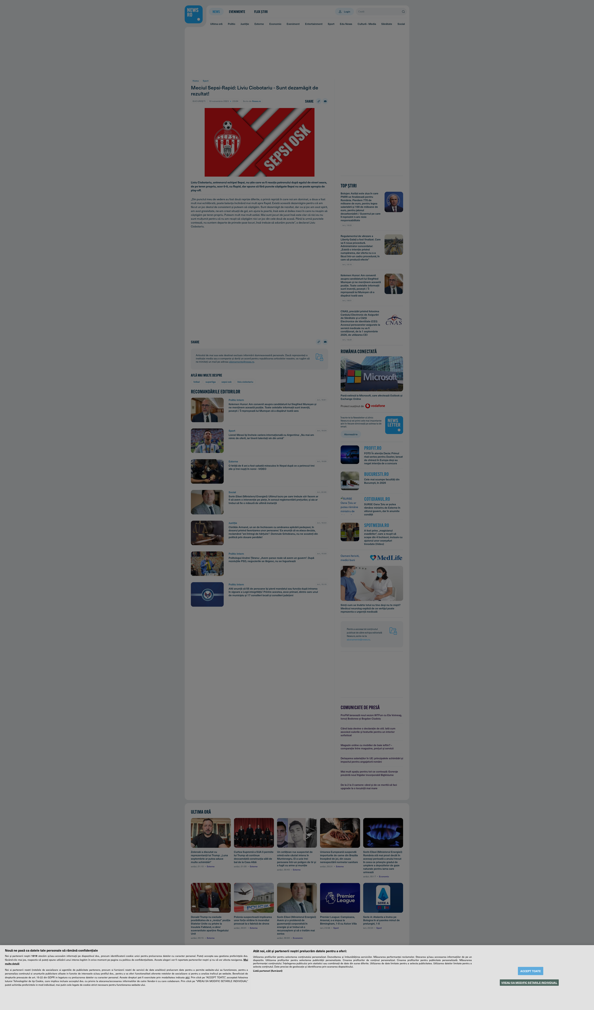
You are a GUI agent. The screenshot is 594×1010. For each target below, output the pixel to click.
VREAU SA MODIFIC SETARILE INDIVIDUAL (529, 983)
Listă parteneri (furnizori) (267, 970)
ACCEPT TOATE (530, 971)
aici (187, 977)
